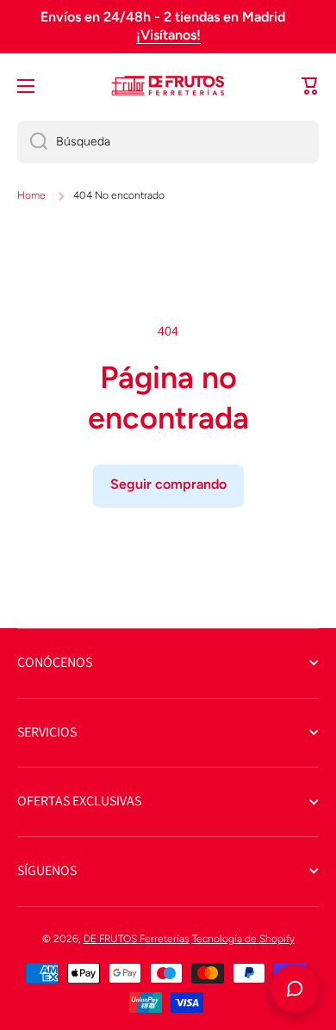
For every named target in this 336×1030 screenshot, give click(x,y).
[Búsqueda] (32, 141)
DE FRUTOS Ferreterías (137, 939)
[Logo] (168, 86)
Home (31, 195)
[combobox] (168, 141)
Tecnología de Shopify (243, 939)
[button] (310, 86)
